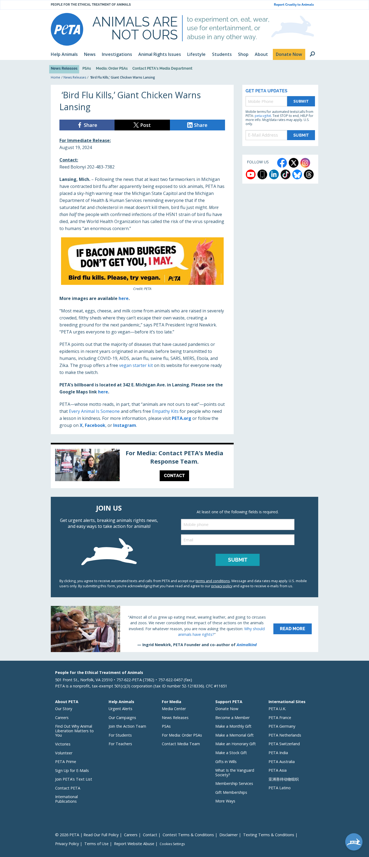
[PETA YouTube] (251, 174)
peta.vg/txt (263, 115)
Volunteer (63, 752)
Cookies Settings (172, 844)
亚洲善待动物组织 (284, 779)
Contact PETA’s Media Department (162, 68)
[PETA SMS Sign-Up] (262, 174)
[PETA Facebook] (282, 163)
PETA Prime (65, 761)
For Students (120, 735)
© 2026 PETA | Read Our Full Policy (87, 834)
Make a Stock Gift (231, 752)
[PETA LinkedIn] (274, 174)
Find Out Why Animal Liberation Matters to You (74, 731)
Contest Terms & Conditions (188, 834)
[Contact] (142, 466)
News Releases (64, 68)
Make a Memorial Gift (234, 735)
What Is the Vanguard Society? (234, 772)
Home (55, 77)
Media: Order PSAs (112, 68)
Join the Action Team (127, 726)
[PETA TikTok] (285, 174)
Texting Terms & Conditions (268, 834)
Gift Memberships (231, 792)
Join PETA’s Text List (73, 779)
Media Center (174, 708)
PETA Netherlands (285, 735)
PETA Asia (278, 770)
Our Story (63, 708)
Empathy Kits (165, 411)
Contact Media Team (181, 743)
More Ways (225, 801)
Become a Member (232, 717)
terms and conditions (213, 580)
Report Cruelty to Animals (294, 4)
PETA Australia (282, 761)
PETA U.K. (277, 708)
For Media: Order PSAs (182, 735)
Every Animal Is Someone (94, 411)
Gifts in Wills (226, 761)
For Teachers (120, 743)
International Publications (66, 799)
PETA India (278, 752)
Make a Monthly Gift (233, 726)
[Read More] (184, 629)
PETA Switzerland (284, 743)
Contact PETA (67, 788)
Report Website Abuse (134, 843)
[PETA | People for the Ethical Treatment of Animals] (67, 29)
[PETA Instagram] (305, 163)
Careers (62, 717)
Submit (301, 101)
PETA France (280, 717)
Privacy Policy (67, 843)
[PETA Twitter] (293, 163)
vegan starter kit (136, 365)
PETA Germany (282, 726)
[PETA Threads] (309, 174)
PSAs (86, 68)
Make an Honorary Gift (235, 743)
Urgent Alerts (120, 708)
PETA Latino (280, 787)
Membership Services (234, 783)
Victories (63, 744)
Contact (150, 834)
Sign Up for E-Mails (72, 770)
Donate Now (226, 708)
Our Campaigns (122, 717)
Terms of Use (96, 843)
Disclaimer (228, 834)
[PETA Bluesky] (297, 174)
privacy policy (221, 585)
